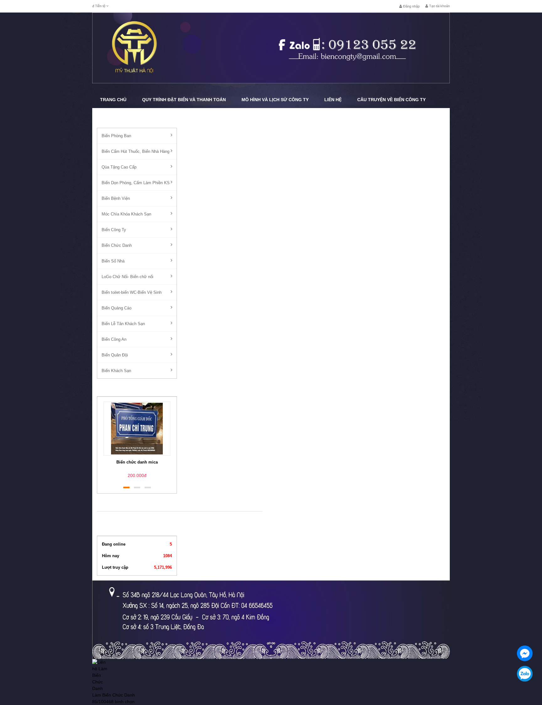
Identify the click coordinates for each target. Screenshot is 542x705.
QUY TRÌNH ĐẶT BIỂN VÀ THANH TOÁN (184, 99)
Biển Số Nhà (113, 261)
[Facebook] (525, 653)
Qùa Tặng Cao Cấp (119, 167)
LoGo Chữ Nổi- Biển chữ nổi (127, 276)
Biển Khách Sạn (116, 370)
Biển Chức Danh (117, 245)
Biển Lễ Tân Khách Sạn (123, 323)
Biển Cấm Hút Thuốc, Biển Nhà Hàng (135, 151)
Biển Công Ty (114, 229)
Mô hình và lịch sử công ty (275, 99)
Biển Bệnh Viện (116, 198)
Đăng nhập (411, 6)
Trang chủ (113, 99)
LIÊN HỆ (333, 99)
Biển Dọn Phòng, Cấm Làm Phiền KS (136, 182)
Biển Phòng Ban (116, 135)
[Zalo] (525, 674)
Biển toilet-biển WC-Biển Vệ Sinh (132, 292)
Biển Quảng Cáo (116, 308)
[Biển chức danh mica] (137, 428)
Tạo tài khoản (439, 6)
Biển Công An (114, 339)
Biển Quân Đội (115, 355)
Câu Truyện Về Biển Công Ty (391, 99)
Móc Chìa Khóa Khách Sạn (126, 214)
